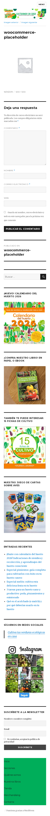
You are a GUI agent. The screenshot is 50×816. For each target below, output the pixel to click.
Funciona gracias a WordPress (20, 810)
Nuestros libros (12, 781)
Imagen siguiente (29, 22)
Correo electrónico (17, 184)
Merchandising (12, 795)
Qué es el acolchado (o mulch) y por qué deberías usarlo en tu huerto (24, 605)
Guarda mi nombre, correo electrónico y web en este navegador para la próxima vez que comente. (24, 216)
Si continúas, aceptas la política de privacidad (22, 740)
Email (6, 729)
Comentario (12, 128)
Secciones (9, 768)
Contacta (9, 802)
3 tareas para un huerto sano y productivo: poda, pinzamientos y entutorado (25, 593)
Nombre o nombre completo (18, 719)
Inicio (7, 761)
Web (6, 198)
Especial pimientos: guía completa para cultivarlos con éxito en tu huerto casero (26, 573)
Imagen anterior (11, 22)
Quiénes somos (12, 775)
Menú (42, 4)
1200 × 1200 (21, 92)
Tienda (8, 788)
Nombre (9, 170)
